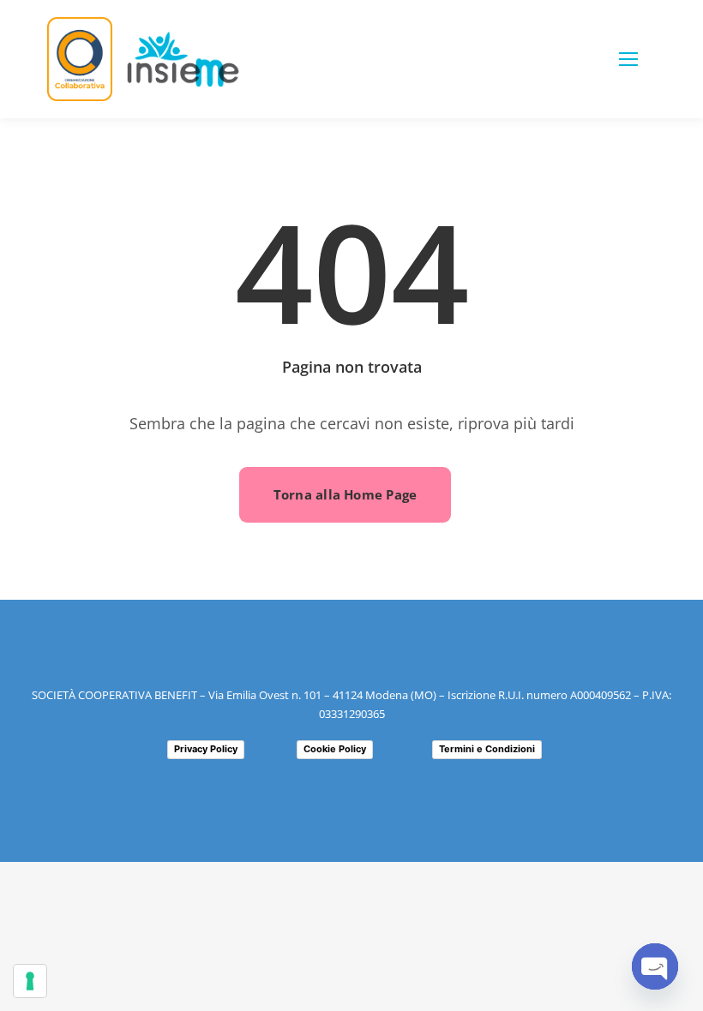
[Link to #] (628, 59)
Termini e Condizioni (487, 749)
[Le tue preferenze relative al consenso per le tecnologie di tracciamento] (30, 981)
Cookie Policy (334, 749)
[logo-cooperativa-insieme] (183, 38)
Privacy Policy (205, 749)
